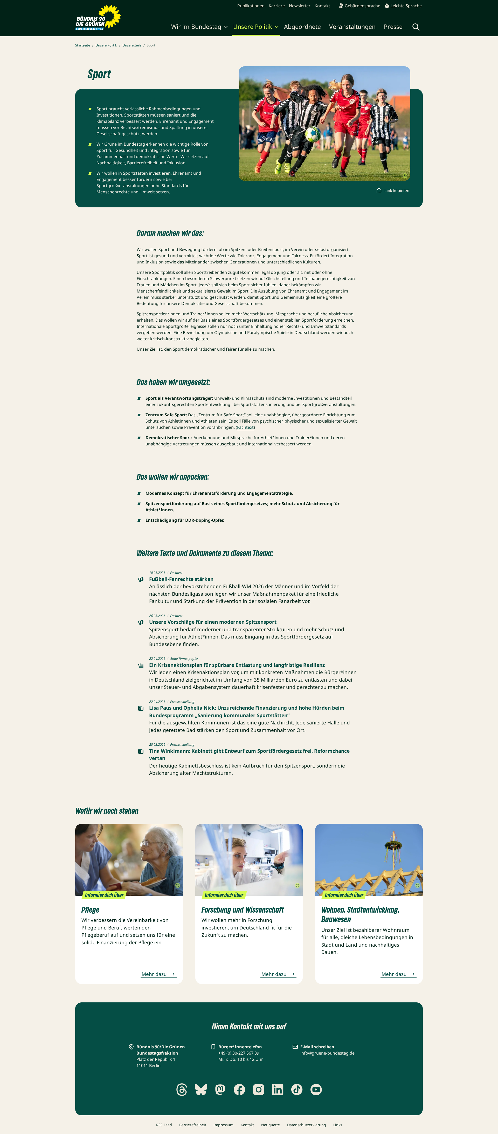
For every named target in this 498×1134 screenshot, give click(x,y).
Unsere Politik (252, 26)
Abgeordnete (302, 26)
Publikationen (251, 6)
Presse (393, 26)
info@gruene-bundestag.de (327, 1053)
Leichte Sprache (406, 6)
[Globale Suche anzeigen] (416, 27)
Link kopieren (396, 190)
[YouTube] (316, 1089)
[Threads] (181, 1089)
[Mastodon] (220, 1089)
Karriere (277, 6)
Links (337, 1124)
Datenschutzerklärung (306, 1124)
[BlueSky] (201, 1089)
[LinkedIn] (277, 1089)
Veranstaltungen (352, 26)
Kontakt (322, 6)
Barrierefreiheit (192, 1124)
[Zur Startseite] (98, 17)
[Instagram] (258, 1089)
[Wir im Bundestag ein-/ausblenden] (226, 27)
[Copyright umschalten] (405, 176)
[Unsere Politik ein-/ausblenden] (277, 27)
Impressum (223, 1124)
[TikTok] (296, 1089)
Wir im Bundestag (196, 26)
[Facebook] (239, 1089)
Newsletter (299, 6)
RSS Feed (164, 1124)
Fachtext (245, 427)
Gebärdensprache (362, 6)
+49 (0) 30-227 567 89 (238, 1053)
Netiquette (270, 1124)
